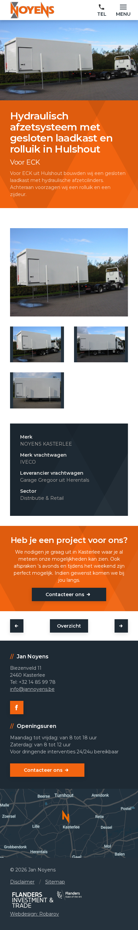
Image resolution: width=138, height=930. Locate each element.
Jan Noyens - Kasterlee (32, 10)
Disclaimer (22, 882)
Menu (123, 14)
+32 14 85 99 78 (102, 10)
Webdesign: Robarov (34, 914)
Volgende (121, 626)
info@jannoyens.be (32, 689)
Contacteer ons (65, 594)
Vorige (16, 626)
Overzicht (69, 626)
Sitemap (55, 882)
